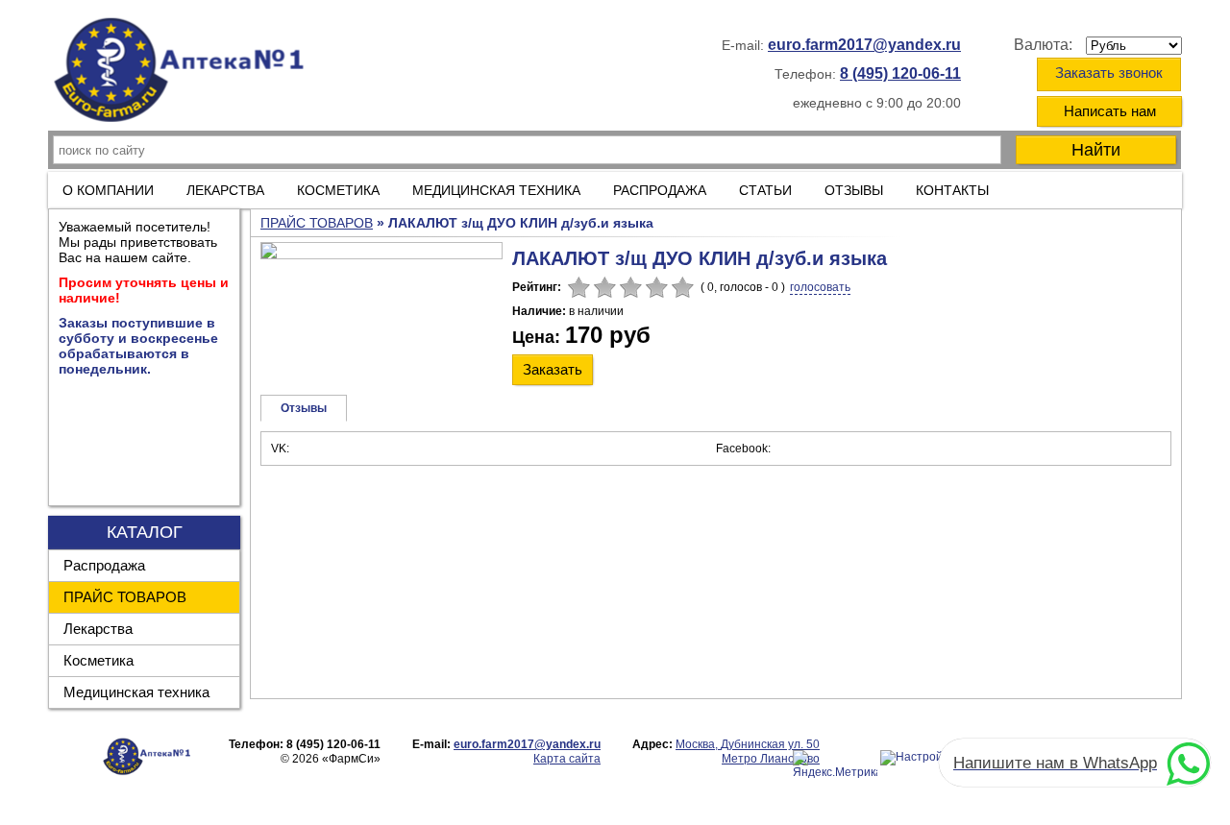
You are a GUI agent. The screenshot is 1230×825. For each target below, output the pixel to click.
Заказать (552, 369)
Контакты (952, 190)
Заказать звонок (1109, 72)
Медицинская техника (136, 692)
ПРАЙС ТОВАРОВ (124, 597)
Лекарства (225, 190)
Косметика (98, 660)
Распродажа (104, 565)
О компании (108, 190)
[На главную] (185, 73)
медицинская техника (496, 190)
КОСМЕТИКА (338, 190)
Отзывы (853, 190)
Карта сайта (567, 758)
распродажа (659, 190)
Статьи (765, 190)
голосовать (820, 287)
